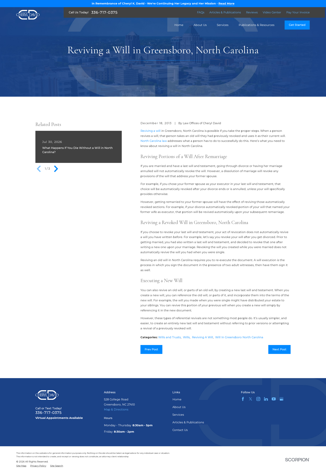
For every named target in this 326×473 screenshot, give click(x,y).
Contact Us (180, 430)
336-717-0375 (104, 12)
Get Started (297, 25)
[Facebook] (243, 399)
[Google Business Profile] (281, 399)
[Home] (27, 14)
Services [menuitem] (222, 25)
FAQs (200, 12)
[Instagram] (258, 399)
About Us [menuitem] (200, 25)
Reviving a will (150, 131)
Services (178, 414)
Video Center (272, 12)
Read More (226, 3)
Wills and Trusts (169, 337)
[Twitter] (251, 399)
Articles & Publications (225, 12)
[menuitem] (21, 466)
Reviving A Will (202, 337)
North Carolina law (153, 141)
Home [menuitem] (178, 25)
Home (176, 399)
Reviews (252, 12)
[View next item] (56, 168)
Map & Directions (116, 409)
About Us (179, 407)
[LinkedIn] (266, 399)
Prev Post (151, 349)
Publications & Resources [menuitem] (256, 25)
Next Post (279, 349)
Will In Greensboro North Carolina (239, 337)
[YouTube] (274, 399)
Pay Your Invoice (298, 12)
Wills (186, 337)
